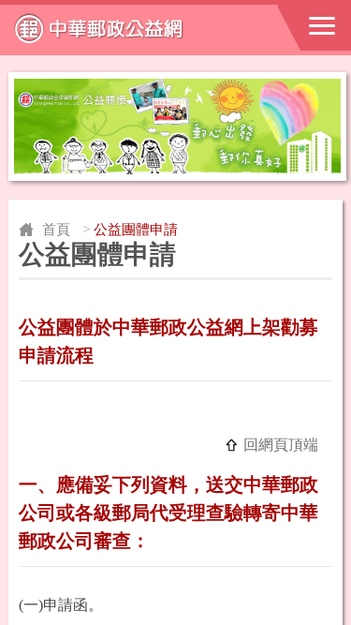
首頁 (56, 229)
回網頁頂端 (280, 445)
